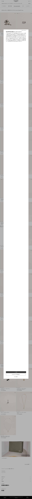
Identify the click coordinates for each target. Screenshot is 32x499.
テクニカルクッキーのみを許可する (16, 374)
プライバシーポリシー (15, 41)
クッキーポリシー (10, 41)
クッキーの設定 (15, 376)
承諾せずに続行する (24, 30)
